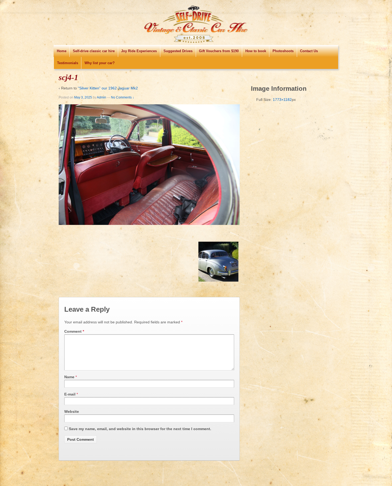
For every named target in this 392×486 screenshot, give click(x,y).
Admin (101, 97)
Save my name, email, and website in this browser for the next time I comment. (140, 429)
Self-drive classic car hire (94, 51)
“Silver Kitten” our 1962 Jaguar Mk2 (108, 88)
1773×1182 (282, 99)
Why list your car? (100, 63)
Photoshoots (283, 51)
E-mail (69, 394)
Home (61, 51)
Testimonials (67, 63)
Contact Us (309, 51)
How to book (255, 51)
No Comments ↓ (122, 97)
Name (69, 377)
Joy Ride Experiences (139, 51)
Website (71, 411)
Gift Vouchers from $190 (219, 51)
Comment (74, 331)
